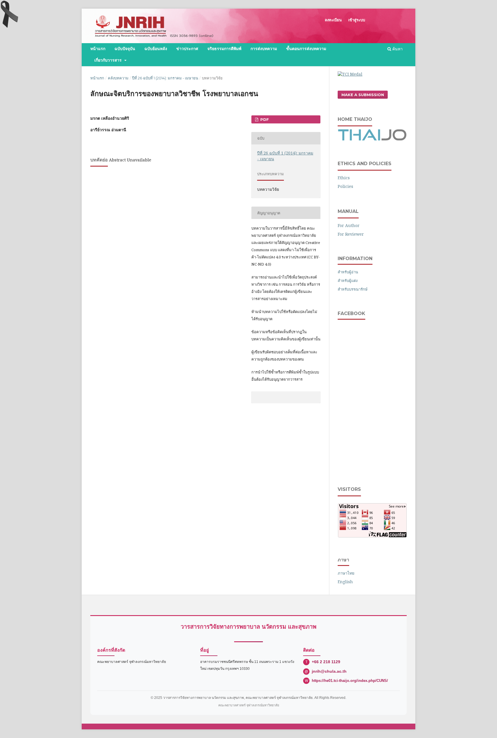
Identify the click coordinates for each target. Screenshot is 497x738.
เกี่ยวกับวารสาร (108, 60)
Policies (345, 186)
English (345, 581)
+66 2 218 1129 (326, 661)
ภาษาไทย (346, 573)
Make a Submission (362, 94)
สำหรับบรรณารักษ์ (353, 289)
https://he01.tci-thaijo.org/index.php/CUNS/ (350, 680)
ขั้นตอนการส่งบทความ (306, 49)
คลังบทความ (118, 78)
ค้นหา (397, 49)
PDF (264, 119)
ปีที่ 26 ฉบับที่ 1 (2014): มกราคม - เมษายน (165, 78)
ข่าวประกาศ (187, 49)
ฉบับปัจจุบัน (124, 49)
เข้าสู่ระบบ (356, 20)
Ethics (344, 177)
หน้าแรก (97, 49)
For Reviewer (351, 234)
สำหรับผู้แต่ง (348, 280)
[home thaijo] (372, 139)
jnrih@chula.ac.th (329, 671)
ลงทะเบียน (333, 20)
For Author (349, 225)
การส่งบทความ (264, 49)
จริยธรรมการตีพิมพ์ (224, 49)
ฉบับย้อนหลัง (155, 49)
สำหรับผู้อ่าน (348, 271)
